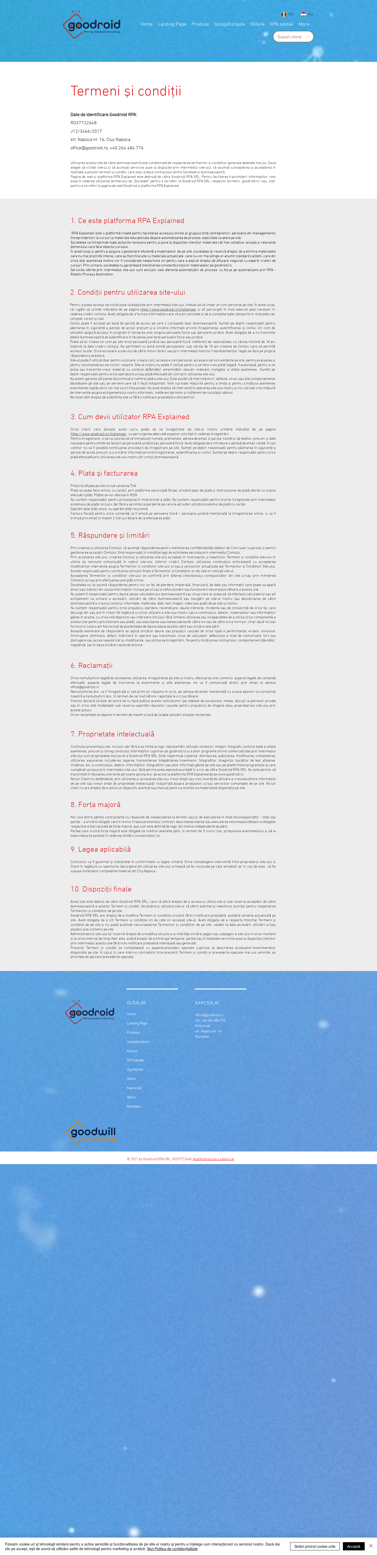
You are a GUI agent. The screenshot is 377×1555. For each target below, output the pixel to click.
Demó (131, 1079)
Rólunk (132, 1051)
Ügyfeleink (135, 1070)
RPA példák (135, 1060)
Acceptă (353, 1546)
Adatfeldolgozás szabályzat (213, 1159)
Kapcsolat (134, 1088)
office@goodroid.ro (89, 148)
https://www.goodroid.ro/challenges (168, 310)
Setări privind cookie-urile (314, 1546)
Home (131, 1014)
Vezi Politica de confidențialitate (172, 1548)
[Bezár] (371, 1546)
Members (134, 1107)
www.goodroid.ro (231, 774)
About (131, 1097)
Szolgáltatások (138, 1042)
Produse (133, 1033)
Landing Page (137, 1023)
